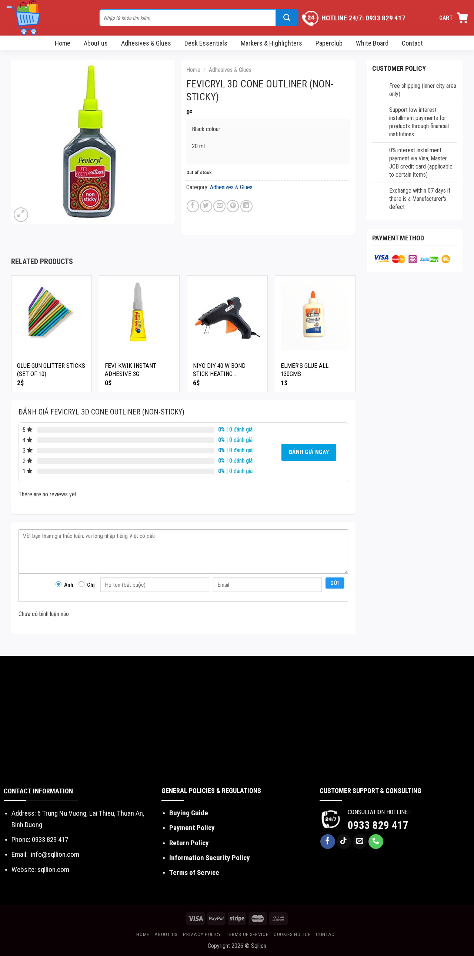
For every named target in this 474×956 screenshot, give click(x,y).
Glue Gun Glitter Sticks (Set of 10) (51, 369)
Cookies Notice (292, 934)
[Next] (355, 336)
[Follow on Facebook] (327, 841)
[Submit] (287, 17)
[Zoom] (21, 214)
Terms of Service (194, 872)
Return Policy (189, 843)
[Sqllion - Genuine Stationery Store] (49, 18)
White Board (372, 43)
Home (62, 43)
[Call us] (375, 841)
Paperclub (329, 43)
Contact (412, 43)
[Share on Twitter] (206, 206)
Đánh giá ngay (309, 452)
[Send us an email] (360, 841)
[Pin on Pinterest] (233, 206)
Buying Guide (188, 813)
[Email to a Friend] (219, 206)
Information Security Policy (209, 857)
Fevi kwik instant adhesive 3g (130, 369)
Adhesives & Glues (146, 43)
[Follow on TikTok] (343, 841)
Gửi (334, 583)
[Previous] (11, 336)
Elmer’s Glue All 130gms (304, 369)
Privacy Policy (202, 934)
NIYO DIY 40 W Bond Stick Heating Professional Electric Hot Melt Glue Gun (226, 370)
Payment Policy (192, 827)
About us (96, 43)
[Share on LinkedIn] (246, 206)
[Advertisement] (237, 730)
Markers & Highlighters (271, 43)
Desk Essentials (205, 43)
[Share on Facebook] (193, 206)
